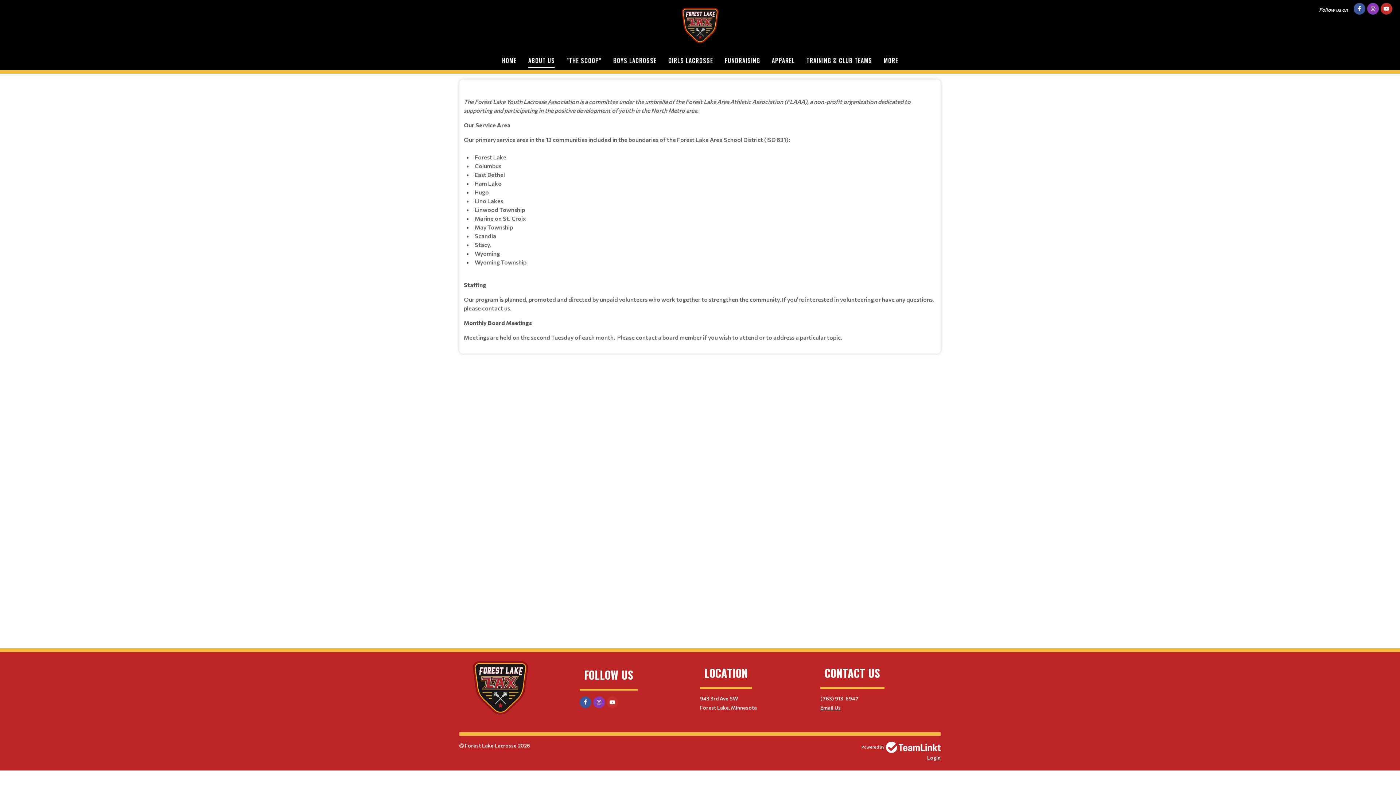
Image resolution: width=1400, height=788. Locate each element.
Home (509, 60)
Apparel (783, 60)
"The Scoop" (584, 60)
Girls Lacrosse (690, 60)
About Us (541, 60)
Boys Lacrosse (635, 60)
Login (934, 757)
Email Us (830, 707)
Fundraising (742, 60)
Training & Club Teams (839, 60)
